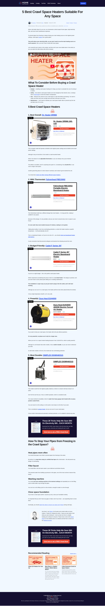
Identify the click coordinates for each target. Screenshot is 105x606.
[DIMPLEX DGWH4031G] (41, 371)
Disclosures (52, 598)
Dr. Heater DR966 (49, 115)
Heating (32, 3)
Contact (56, 598)
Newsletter (83, 3)
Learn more (66, 25)
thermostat (36, 94)
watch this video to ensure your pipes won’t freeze (51, 504)
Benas (51, 511)
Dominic (34, 22)
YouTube (43, 3)
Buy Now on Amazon (64, 128)
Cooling (37, 3)
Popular (75, 22)
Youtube (53, 599)
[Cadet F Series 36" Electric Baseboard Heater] (41, 258)
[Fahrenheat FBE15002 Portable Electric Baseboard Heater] (41, 195)
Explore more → (73, 553)
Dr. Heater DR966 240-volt (63, 122)
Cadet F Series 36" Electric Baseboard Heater (61, 254)
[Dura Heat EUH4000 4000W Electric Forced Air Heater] (41, 314)
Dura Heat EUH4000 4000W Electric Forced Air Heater (63, 307)
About (59, 3)
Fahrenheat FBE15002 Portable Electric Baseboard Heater (63, 188)
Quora (57, 599)
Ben (42, 22)
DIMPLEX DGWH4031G (53, 355)
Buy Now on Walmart (58, 131)
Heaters (71, 22)
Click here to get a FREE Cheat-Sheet (56, 432)
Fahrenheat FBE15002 (55, 179)
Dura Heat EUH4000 (47, 298)
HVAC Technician (52, 3)
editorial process (48, 520)
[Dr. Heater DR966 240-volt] (41, 131)
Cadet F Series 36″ (54, 246)
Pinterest (48, 599)
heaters (40, 37)
